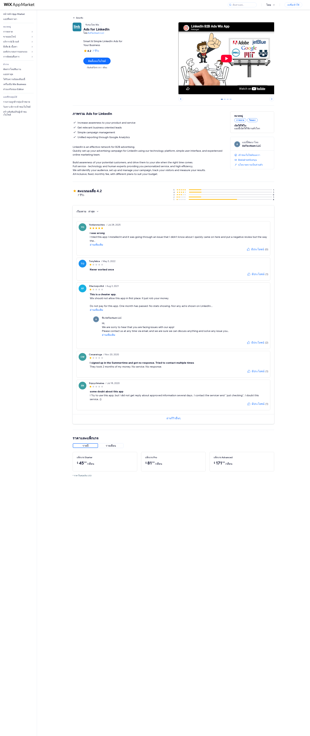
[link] (18, 14)
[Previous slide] (180, 98)
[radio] (85, 445)
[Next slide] (271, 98)
